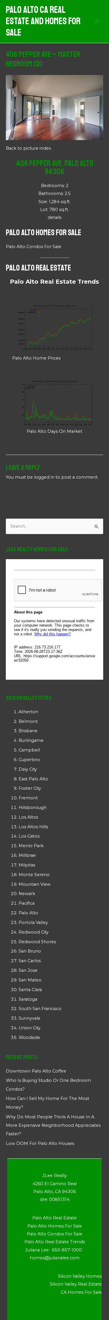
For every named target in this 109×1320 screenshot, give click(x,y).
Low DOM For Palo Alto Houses (40, 1143)
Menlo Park (31, 845)
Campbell (29, 750)
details (54, 217)
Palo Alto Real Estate (38, 268)
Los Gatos (29, 836)
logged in (44, 477)
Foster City (30, 788)
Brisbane (28, 730)
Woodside (29, 1037)
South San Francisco (40, 1008)
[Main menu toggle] (97, 21)
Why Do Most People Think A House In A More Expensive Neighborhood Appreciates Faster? (53, 1125)
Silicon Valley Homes (80, 1276)
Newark (27, 893)
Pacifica (27, 903)
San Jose (28, 970)
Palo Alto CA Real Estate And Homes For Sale (43, 21)
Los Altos (28, 817)
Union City (29, 1027)
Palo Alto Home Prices (36, 358)
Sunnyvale (29, 1018)
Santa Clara (30, 989)
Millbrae (27, 855)
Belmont (28, 721)
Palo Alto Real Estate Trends (54, 281)
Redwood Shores (37, 941)
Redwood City (34, 932)
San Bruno (30, 951)
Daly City (28, 769)
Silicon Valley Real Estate (76, 1284)
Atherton (28, 711)
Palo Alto (28, 913)
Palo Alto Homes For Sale (43, 232)
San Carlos (30, 960)
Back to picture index (28, 148)
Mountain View (35, 884)
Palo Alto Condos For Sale (33, 246)
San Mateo (30, 980)
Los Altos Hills (33, 826)
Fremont (28, 798)
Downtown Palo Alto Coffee (36, 1071)
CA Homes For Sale (81, 1292)
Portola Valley (33, 922)
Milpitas (27, 865)
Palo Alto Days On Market (54, 431)
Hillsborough (33, 807)
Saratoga (28, 999)
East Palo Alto (33, 779)
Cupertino (29, 759)
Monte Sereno (34, 874)
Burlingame (31, 740)
